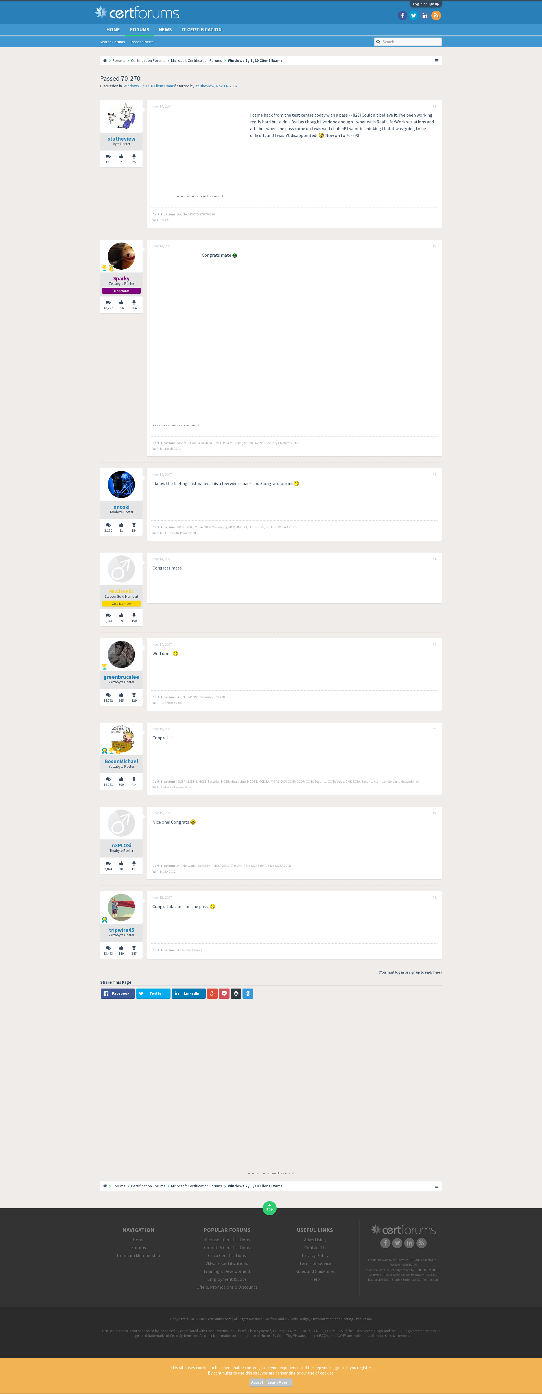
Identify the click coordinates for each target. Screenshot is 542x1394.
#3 (434, 474)
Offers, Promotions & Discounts (226, 1287)
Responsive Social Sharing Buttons (390, 1280)
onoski (121, 507)
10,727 (108, 308)
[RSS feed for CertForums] (436, 15)
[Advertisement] (199, 151)
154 (134, 530)
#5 (434, 644)
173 (108, 162)
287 (134, 953)
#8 (434, 897)
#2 (434, 246)
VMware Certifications (227, 1263)
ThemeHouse (428, 1269)
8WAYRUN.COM (428, 1275)
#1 (434, 106)
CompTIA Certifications (227, 1247)
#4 (434, 559)
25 (134, 162)
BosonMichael (121, 761)
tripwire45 (121, 930)
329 (134, 700)
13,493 (108, 953)
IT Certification (202, 29)
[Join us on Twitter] (413, 15)
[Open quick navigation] (437, 60)
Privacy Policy (315, 1255)
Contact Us (315, 1247)
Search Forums (112, 41)
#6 (434, 729)
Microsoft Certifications (227, 1239)
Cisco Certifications (227, 1255)
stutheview (204, 85)
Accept (257, 1382)
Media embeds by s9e (403, 1265)
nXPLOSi (121, 845)
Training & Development (227, 1271)
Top (269, 1209)
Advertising (315, 1239)
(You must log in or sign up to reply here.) (410, 972)
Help (315, 1279)
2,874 (108, 869)
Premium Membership (138, 1255)
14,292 (108, 700)
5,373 (108, 621)
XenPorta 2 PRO (379, 1275)
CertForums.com (428, 1280)
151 (134, 869)
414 (134, 784)
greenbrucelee (121, 677)
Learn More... (279, 1382)
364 (134, 308)
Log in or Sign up (426, 4)
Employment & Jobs (227, 1279)
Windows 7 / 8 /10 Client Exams (149, 85)
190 (134, 621)
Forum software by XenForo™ (402, 1260)
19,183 (108, 784)
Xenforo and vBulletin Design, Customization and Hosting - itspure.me (318, 1319)
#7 (434, 813)
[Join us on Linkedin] (424, 15)
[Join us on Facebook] (402, 15)
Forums (139, 29)
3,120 (108, 530)
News (165, 29)
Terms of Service (315, 1263)
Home (113, 29)
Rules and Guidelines (315, 1271)
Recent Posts (142, 41)
